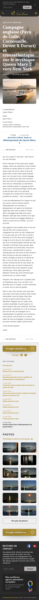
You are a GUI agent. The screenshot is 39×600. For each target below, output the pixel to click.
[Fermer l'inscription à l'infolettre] (34, 5)
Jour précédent (10, 150)
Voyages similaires (16, 348)
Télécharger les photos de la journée (16, 439)
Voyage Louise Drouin (11, 597)
